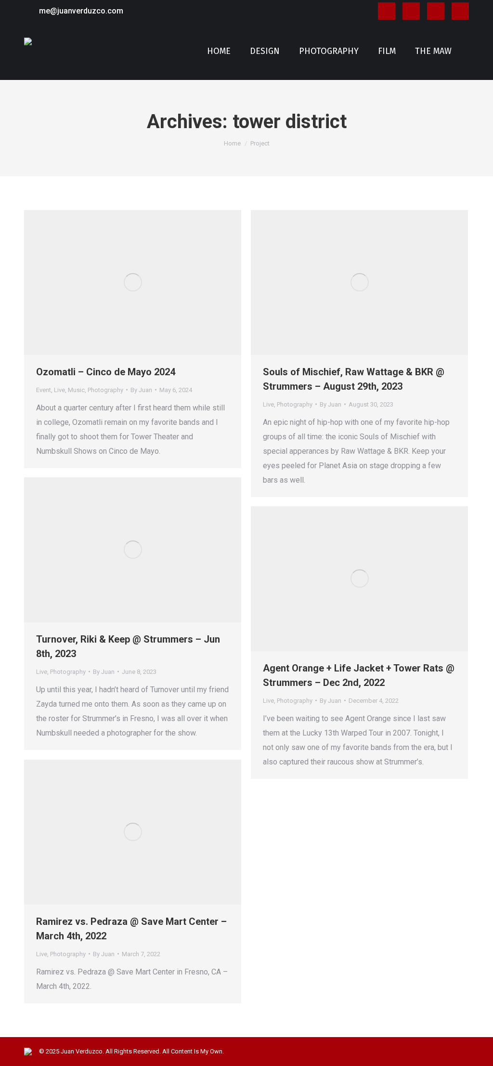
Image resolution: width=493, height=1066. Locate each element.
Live (59, 390)
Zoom (119, 282)
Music (76, 390)
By (141, 390)
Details (145, 282)
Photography (105, 390)
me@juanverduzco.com (81, 10)
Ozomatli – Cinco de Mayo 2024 (105, 372)
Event (43, 390)
